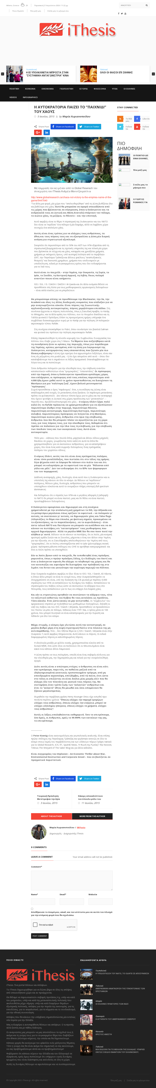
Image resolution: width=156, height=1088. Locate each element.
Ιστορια (83, 88)
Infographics (30, 97)
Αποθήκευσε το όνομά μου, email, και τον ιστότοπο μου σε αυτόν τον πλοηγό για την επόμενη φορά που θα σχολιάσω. (71, 913)
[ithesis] (78, 28)
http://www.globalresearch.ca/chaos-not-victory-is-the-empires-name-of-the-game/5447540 (71, 198)
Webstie (93, 894)
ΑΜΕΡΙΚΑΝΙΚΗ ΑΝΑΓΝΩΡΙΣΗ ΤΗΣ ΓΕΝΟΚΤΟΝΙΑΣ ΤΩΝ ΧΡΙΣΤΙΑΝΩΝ (120, 990)
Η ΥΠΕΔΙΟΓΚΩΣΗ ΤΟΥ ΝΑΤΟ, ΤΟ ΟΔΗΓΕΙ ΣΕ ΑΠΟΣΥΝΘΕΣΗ (122, 973)
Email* (63, 894)
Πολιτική (103, 69)
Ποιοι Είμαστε (18, 11)
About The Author (51, 816)
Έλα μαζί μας (35, 11)
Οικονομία (100, 1016)
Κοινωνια (30, 88)
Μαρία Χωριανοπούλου (76, 116)
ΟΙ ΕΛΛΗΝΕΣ (129, 88)
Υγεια (114, 88)
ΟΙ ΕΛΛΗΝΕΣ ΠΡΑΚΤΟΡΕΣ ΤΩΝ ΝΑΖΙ (112, 1004)
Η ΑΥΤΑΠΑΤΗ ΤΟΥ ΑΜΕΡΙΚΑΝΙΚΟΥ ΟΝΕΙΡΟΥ (116, 1019)
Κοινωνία (99, 1031)
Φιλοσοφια (100, 88)
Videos (13, 97)
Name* (34, 894)
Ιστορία (99, 1001)
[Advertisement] (78, 54)
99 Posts (81, 827)
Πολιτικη (14, 88)
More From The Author (92, 816)
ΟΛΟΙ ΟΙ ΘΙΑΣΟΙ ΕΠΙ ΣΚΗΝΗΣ (116, 72)
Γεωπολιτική (31, 69)
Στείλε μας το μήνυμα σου (58, 11)
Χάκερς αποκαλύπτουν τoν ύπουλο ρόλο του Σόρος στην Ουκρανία (90, 799)
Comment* (36, 866)
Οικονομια (47, 88)
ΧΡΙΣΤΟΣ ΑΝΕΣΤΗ (104, 1034)
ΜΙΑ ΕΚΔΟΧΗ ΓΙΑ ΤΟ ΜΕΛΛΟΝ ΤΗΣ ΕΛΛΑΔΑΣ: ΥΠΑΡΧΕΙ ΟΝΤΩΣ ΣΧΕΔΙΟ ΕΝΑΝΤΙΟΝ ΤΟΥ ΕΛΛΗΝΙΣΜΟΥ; (120, 1050)
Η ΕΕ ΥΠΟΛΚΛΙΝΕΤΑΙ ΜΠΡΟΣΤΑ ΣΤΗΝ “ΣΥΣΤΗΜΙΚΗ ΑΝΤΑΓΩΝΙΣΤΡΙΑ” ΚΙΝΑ (47, 74)
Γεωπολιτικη (66, 88)
